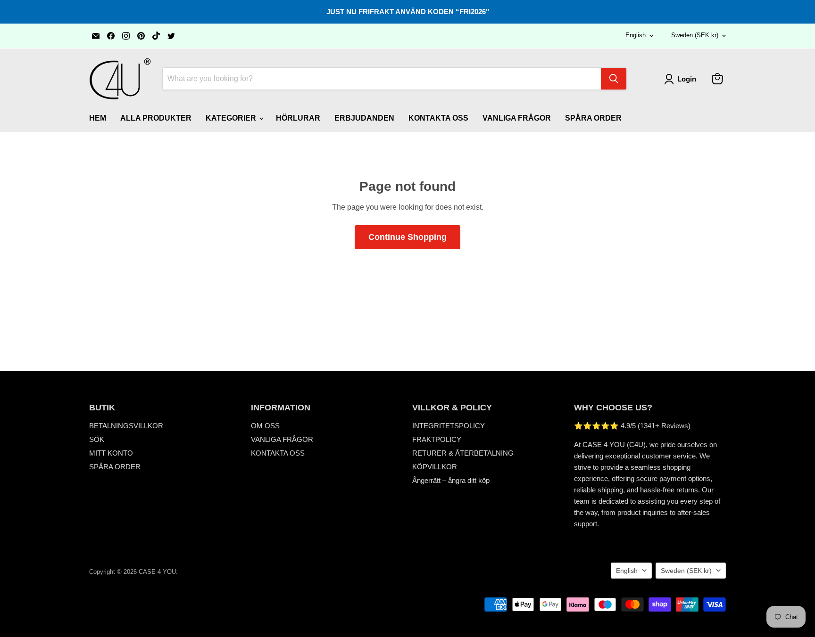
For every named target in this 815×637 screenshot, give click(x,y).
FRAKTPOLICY (436, 439)
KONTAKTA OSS (438, 118)
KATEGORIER (232, 118)
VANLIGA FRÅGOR (516, 118)
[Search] (613, 79)
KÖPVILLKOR (434, 467)
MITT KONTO (111, 453)
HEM (97, 118)
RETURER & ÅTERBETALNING (463, 453)
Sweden (694, 35)
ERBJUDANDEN (364, 118)
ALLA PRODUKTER (155, 118)
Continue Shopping (407, 237)
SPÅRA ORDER (593, 118)
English (635, 35)
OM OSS (265, 426)
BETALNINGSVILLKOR (126, 426)
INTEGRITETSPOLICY (448, 426)
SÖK (96, 439)
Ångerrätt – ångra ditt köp (451, 480)
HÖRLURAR (298, 118)
